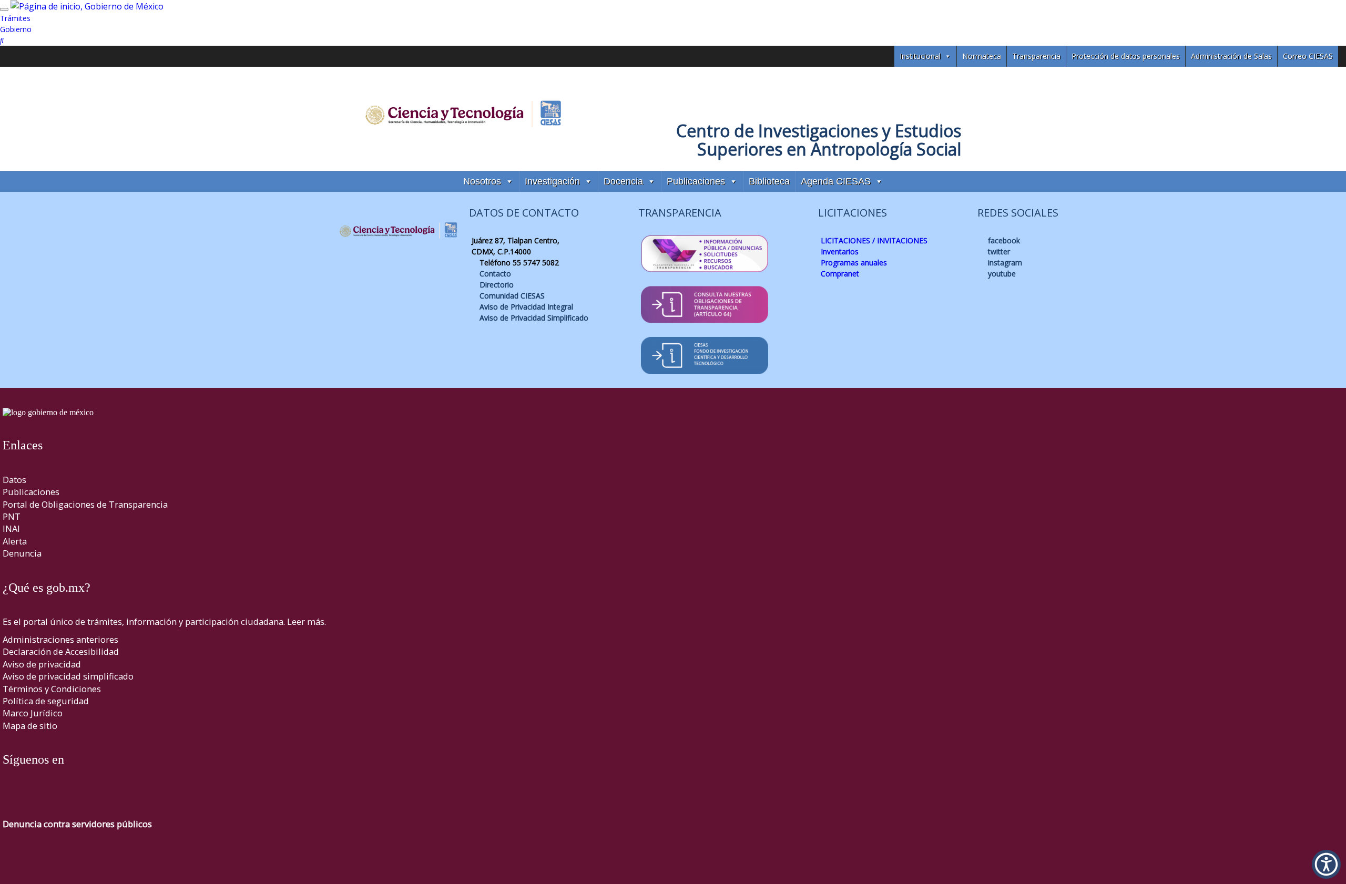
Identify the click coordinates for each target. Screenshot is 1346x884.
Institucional (920, 56)
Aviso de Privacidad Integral (525, 307)
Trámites (15, 18)
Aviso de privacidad (42, 664)
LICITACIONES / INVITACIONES (874, 240)
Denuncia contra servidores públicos (77, 824)
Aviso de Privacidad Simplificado (532, 318)
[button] (1326, 864)
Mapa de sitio (30, 725)
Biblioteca (769, 181)
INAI (11, 528)
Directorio (495, 285)
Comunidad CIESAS (511, 296)
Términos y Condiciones (52, 689)
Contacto (494, 274)
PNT (12, 516)
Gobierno (16, 29)
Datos (14, 480)
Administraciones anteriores (60, 639)
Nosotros (482, 181)
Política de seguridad (46, 701)
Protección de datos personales (1126, 56)
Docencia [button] (623, 181)
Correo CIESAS (1308, 56)
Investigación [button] (552, 181)
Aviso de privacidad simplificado (68, 676)
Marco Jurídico (33, 713)
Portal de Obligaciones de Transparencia (85, 504)
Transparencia (1036, 56)
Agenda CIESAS (836, 181)
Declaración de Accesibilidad (61, 651)
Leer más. (306, 621)
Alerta (15, 541)
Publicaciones (696, 181)
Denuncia (22, 553)
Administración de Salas (1231, 56)
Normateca (981, 56)
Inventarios (840, 251)
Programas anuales (854, 263)
